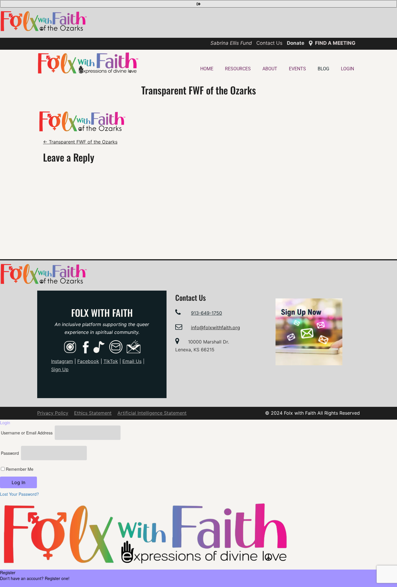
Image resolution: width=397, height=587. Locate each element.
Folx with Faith (102, 312)
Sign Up (60, 369)
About (269, 68)
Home (206, 68)
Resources (238, 68)
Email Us (132, 361)
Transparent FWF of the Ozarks (80, 142)
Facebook (88, 361)
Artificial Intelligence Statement (152, 413)
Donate (295, 43)
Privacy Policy (52, 413)
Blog (323, 68)
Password (10, 453)
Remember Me (19, 469)
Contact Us (269, 43)
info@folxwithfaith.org (215, 327)
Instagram (62, 361)
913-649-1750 (206, 313)
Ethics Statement (93, 413)
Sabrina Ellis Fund (231, 43)
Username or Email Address (27, 433)
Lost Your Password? (19, 494)
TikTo (110, 361)
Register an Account (18, 584)
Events (297, 68)
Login (347, 68)
